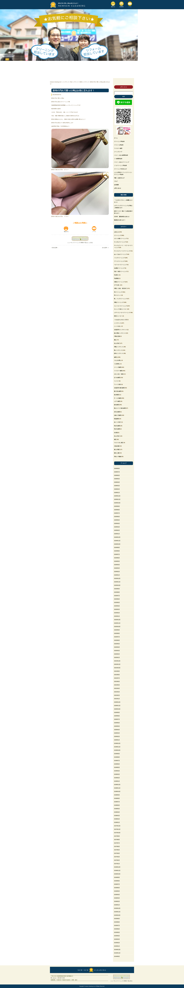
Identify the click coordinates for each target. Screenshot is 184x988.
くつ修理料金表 (118, 158)
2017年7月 (117, 843)
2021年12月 (117, 661)
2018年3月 (117, 815)
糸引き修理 (117, 411)
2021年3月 (117, 691)
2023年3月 (117, 609)
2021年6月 (117, 681)
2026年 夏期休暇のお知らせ (121, 216)
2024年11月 (117, 540)
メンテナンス (117, 323)
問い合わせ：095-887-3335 (58, 978)
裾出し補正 (117, 453)
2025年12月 (117, 496)
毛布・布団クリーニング (120, 271)
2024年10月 (117, 544)
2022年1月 (117, 657)
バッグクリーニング (119, 257)
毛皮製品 (116, 278)
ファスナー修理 (118, 148)
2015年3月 (117, 939)
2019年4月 (117, 770)
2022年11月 (117, 623)
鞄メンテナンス (118, 350)
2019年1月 (117, 781)
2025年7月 (117, 513)
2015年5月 (117, 932)
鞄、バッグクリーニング (120, 298)
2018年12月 (117, 784)
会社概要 (116, 184)
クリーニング (117, 235)
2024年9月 (117, 547)
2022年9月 (117, 630)
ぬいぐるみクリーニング (120, 254)
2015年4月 (117, 935)
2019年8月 (117, 757)
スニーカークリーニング (120, 306)
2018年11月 (117, 788)
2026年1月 (117, 492)
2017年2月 (117, 860)
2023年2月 (117, 612)
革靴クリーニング (118, 302)
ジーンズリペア (118, 151)
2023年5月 (117, 602)
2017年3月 (117, 856)
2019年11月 (117, 746)
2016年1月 (117, 904)
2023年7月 (117, 595)
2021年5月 (117, 685)
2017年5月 (117, 849)
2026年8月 (117, 468)
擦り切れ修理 (117, 391)
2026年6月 (117, 475)
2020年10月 (117, 709)
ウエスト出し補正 (118, 442)
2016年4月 (117, 894)
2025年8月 (117, 509)
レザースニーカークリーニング (122, 312)
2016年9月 (117, 877)
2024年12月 (117, 537)
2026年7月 (117, 472)
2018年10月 (117, 791)
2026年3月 (117, 485)
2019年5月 (117, 767)
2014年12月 (117, 949)
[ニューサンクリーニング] (92, 970)
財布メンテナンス (118, 353)
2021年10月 (117, 667)
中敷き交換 (117, 336)
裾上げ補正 (117, 449)
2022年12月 (117, 619)
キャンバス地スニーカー (120, 309)
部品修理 (116, 418)
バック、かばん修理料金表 (121, 155)
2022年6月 (117, 640)
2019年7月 (117, 760)
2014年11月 (117, 953)
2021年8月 (117, 674)
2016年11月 (117, 870)
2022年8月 (117, 633)
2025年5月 (117, 520)
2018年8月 (117, 798)
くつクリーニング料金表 (120, 165)
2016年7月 (117, 884)
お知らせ (116, 232)
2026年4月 (117, 482)
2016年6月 (117, 887)
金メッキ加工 (117, 422)
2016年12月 (117, 867)
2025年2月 (117, 530)
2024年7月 (117, 554)
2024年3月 (117, 568)
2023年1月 (117, 616)
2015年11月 (117, 911)
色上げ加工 (117, 343)
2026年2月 (117, 489)
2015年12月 (117, 908)
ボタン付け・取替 (118, 374)
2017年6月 (117, 846)
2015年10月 (117, 915)
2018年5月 (117, 808)
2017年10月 (117, 832)
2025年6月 (117, 516)
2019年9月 (117, 753)
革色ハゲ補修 (117, 456)
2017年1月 (117, 863)
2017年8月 (117, 839)
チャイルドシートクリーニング (122, 251)
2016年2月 (117, 901)
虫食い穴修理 (117, 415)
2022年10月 (117, 626)
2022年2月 (117, 654)
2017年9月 (117, 836)
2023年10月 (117, 585)
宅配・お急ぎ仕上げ (119, 178)
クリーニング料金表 (119, 141)
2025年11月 (117, 499)
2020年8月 (117, 715)
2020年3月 (117, 733)
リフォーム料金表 (118, 145)
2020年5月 (117, 726)
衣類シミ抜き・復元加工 (120, 288)
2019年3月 (117, 774)
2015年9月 (117, 918)
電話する (113, 6)
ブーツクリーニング (119, 261)
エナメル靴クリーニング (120, 238)
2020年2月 (117, 736)
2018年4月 (117, 812)
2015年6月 (117, 929)
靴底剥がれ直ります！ (120, 220)
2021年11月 (117, 664)
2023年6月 (117, 599)
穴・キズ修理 (117, 398)
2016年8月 (117, 880)
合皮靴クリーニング (119, 268)
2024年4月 (117, 564)
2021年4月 (117, 688)
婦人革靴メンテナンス (120, 333)
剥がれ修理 (117, 425)
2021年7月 (117, 678)
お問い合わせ (123, 87)
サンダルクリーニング (120, 242)
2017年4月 (117, 853)
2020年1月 (117, 740)
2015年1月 (117, 946)
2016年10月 (117, 874)
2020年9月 (117, 712)
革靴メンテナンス (118, 346)
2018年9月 (117, 795)
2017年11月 (117, 829)
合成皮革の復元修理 (119, 387)
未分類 (116, 432)
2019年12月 (117, 743)
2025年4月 (117, 523)
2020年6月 (117, 722)
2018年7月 (117, 801)
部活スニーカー (118, 316)
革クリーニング (118, 292)
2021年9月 (117, 671)
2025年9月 (117, 506)
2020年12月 (117, 702)
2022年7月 (117, 636)
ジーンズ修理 (117, 367)
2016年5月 (117, 891)
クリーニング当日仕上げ (120, 169)
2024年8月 (117, 551)
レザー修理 (117, 401)
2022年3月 (117, 650)
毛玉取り (116, 275)
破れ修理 (116, 404)
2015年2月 (117, 942)
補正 (115, 439)
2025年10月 (117, 502)
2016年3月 (117, 898)
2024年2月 (117, 571)
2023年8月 (117, 592)
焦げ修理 (116, 394)
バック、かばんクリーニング (121, 162)
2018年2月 (117, 819)
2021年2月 (117, 695)
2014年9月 (117, 956)
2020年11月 (117, 705)
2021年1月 (117, 698)
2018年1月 (117, 822)
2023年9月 (117, 588)
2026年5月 (117, 478)
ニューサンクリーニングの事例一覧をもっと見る (80, 242)
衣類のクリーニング (119, 281)
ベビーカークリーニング (120, 264)
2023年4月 (117, 606)
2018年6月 (117, 805)
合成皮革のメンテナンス (120, 329)
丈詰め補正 (117, 446)
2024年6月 (117, 557)
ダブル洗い (117, 285)
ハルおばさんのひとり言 (120, 319)
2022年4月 (117, 647)
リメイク (116, 381)
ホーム (116, 138)
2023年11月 (117, 581)
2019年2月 (117, 777)
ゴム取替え (117, 363)
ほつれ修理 (117, 377)
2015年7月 (117, 925)
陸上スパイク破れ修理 (120, 408)
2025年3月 (117, 527)
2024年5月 (117, 561)
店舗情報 (121, 6)
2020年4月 (117, 729)
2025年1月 (117, 533)
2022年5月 (117, 643)
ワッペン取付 (117, 384)
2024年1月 (117, 575)
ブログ (116, 181)
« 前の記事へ (54, 247)
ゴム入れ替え (117, 360)
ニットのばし (117, 326)
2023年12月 (117, 578)
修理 (115, 357)
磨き (115, 339)
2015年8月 (117, 922)
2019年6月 (117, 764)
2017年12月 (117, 825)
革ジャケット (117, 295)
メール (129, 6)
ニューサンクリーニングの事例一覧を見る (121, 981)
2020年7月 (117, 719)
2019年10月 (117, 750)
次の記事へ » (105, 247)
